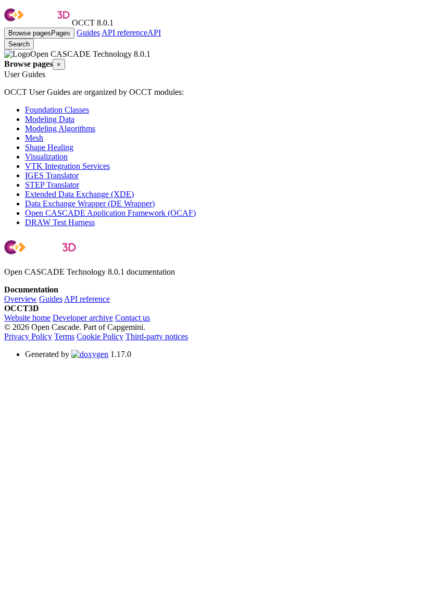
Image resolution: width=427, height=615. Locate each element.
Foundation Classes (57, 109)
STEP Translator (52, 184)
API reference (87, 298)
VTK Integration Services (67, 166)
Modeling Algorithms (60, 128)
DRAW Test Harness (60, 222)
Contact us (132, 317)
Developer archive (83, 317)
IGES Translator (52, 175)
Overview (20, 298)
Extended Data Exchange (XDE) (79, 194)
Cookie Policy (100, 336)
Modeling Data (49, 119)
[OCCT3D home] (37, 22)
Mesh (34, 137)
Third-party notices (156, 336)
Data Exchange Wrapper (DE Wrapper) (90, 203)
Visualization (46, 156)
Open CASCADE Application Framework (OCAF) (110, 212)
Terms (64, 336)
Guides (88, 32)
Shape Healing (49, 147)
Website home (27, 317)
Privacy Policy (28, 336)
